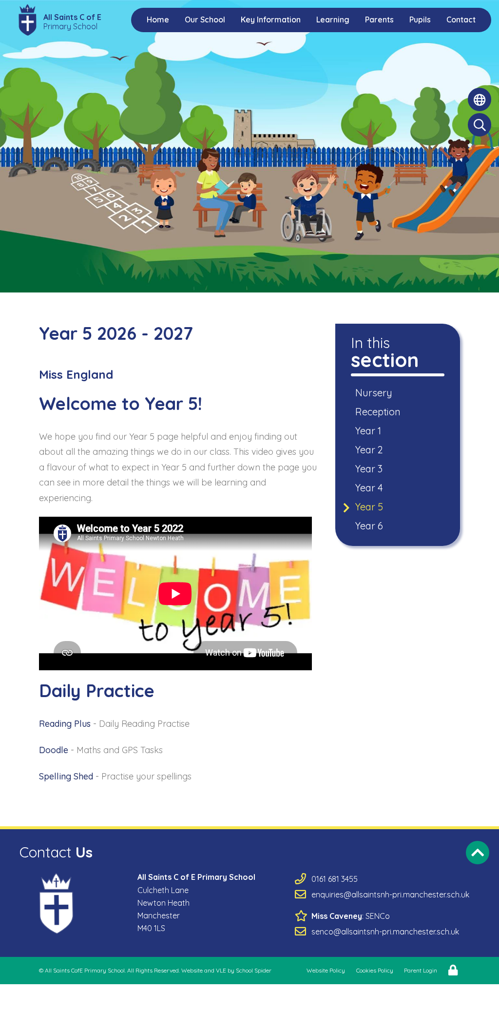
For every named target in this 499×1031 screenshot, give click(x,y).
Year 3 (370, 469)
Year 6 (370, 526)
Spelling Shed (67, 776)
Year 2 (370, 450)
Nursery (374, 393)
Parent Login (420, 970)
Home (158, 19)
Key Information (271, 19)
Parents (379, 19)
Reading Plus (65, 723)
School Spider (253, 970)
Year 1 (369, 431)
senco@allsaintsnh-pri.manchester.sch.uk (385, 931)
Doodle (53, 750)
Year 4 (370, 488)
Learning (332, 19)
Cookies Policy (374, 970)
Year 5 (370, 507)
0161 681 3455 (334, 879)
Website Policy (326, 970)
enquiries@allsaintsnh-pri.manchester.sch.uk (390, 894)
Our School (205, 19)
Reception (379, 412)
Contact (461, 19)
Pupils (420, 19)
